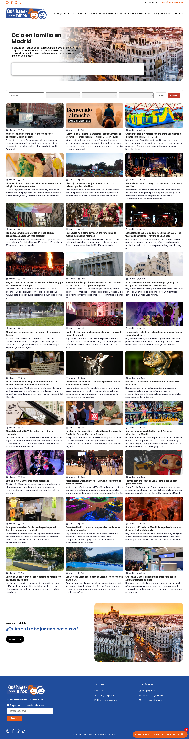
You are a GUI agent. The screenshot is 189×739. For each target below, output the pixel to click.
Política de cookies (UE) (107, 700)
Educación (77, 13)
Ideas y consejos (160, 13)
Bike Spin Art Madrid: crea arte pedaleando (27, 480)
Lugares (61, 13)
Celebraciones (114, 13)
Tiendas (93, 13)
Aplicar (174, 95)
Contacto (177, 13)
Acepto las (27, 705)
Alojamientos (135, 13)
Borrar (161, 95)
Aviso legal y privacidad (107, 695)
